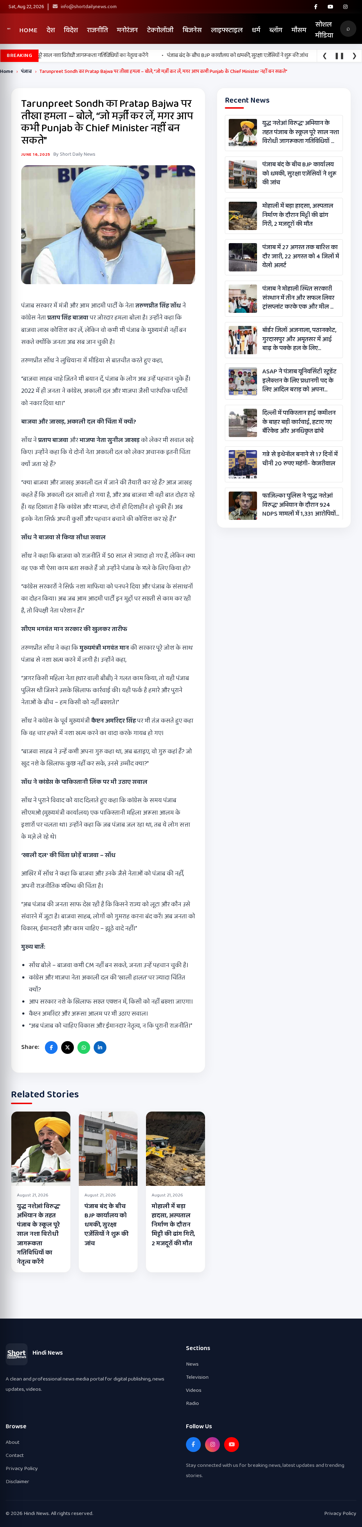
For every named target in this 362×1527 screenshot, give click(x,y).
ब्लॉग (275, 30)
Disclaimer (17, 1481)
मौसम (299, 30)
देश (51, 30)
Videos (194, 1390)
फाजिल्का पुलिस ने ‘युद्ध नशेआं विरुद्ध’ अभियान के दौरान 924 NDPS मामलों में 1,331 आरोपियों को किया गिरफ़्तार (299, 505)
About (12, 1442)
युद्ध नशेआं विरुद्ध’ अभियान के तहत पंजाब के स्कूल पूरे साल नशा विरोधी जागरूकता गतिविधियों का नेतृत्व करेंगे (38, 1234)
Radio (192, 1403)
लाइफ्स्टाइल (227, 30)
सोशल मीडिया (324, 30)
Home (28, 30)
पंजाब (26, 71)
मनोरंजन (127, 30)
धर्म (256, 30)
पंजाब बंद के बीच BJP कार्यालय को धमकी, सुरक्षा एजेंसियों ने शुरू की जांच (106, 1224)
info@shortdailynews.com (88, 7)
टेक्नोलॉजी (160, 30)
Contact (15, 1455)
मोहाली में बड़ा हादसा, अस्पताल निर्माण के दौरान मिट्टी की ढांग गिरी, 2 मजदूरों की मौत (173, 1224)
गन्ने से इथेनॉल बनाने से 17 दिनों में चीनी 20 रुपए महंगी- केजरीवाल (300, 459)
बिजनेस (192, 30)
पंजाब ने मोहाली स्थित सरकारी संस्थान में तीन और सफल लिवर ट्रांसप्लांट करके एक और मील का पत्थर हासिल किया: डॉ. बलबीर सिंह (299, 298)
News (192, 1364)
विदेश (71, 30)
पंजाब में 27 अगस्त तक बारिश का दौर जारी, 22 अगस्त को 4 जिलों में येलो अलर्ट (300, 256)
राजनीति (97, 30)
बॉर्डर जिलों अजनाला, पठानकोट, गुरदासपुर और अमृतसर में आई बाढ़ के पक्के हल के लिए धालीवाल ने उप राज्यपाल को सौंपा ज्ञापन (299, 339)
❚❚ (339, 56)
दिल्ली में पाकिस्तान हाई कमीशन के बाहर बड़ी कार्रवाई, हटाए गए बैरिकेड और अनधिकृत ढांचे (298, 422)
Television (197, 1377)
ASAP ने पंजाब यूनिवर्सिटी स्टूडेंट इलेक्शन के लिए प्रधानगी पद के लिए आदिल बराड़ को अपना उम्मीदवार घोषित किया (299, 380)
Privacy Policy (22, 1468)
